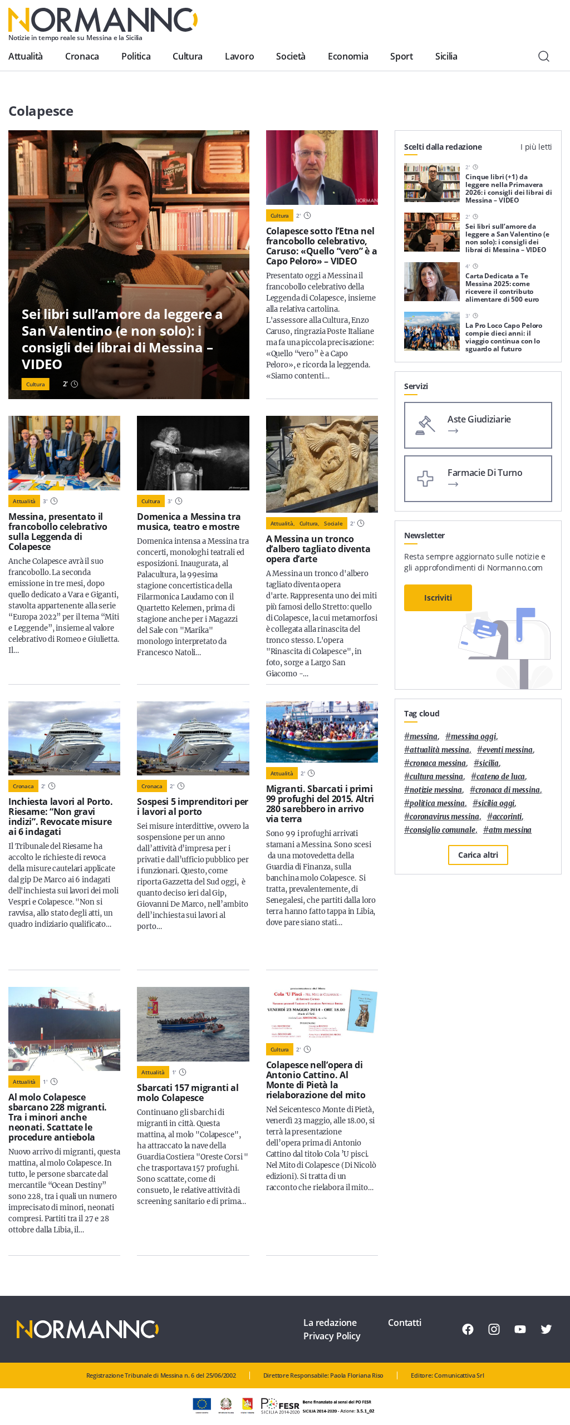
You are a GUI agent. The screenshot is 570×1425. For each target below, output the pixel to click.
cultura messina (436, 777)
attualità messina (439, 750)
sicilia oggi (496, 803)
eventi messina (508, 750)
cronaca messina (438, 763)
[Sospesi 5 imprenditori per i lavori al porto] (193, 738)
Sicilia (446, 56)
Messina (424, 736)
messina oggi (473, 736)
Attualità (25, 56)
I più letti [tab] (536, 146)
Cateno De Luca (500, 777)
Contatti (404, 1322)
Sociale (333, 523)
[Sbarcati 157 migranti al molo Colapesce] (193, 1024)
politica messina (437, 803)
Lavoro (239, 56)
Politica (135, 56)
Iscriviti (438, 597)
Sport (401, 56)
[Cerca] (544, 56)
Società (291, 56)
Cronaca (82, 56)
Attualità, (283, 523)
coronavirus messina (444, 817)
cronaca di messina (507, 790)
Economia (348, 56)
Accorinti (507, 817)
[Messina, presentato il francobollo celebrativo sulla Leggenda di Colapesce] (64, 453)
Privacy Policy (332, 1336)
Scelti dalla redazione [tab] (443, 146)
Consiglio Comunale (442, 830)
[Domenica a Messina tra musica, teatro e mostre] (193, 453)
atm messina (510, 830)
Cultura (188, 56)
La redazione (330, 1322)
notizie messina (436, 790)
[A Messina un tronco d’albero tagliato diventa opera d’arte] (322, 464)
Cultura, (309, 523)
